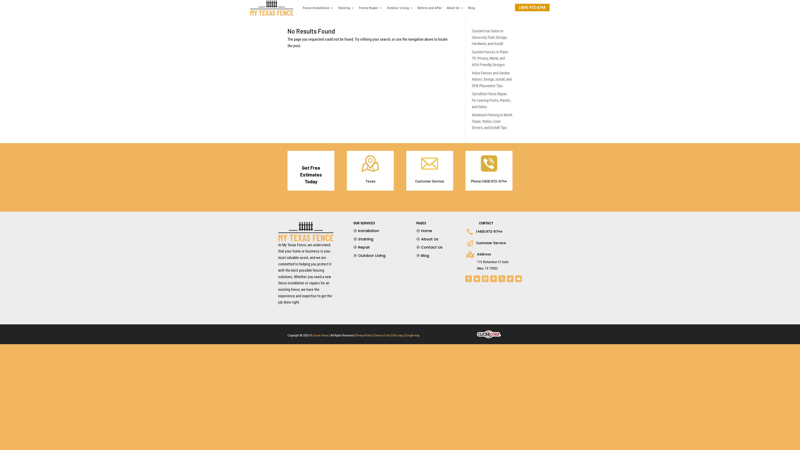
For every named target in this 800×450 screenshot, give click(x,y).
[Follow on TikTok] (510, 278)
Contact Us (429, 247)
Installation (366, 230)
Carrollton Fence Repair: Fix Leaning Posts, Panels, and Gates (491, 100)
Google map (412, 335)
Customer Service (491, 242)
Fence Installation (316, 8)
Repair (361, 247)
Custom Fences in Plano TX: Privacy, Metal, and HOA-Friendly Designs (490, 58)
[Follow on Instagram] (485, 278)
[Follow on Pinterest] (493, 278)
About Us (453, 8)
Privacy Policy (364, 335)
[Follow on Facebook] (468, 278)
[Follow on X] (502, 278)
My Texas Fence (319, 335)
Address (484, 254)
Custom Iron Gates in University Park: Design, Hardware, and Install (489, 37)
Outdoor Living (398, 8)
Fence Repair (368, 8)
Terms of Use (382, 335)
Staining (363, 239)
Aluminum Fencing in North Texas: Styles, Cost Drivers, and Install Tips (492, 121)
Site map (397, 335)
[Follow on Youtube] (518, 278)
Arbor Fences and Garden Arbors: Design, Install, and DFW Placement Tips (492, 79)
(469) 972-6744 (532, 7)
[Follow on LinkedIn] (477, 278)
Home (424, 230)
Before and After (430, 8)
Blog (471, 8)
